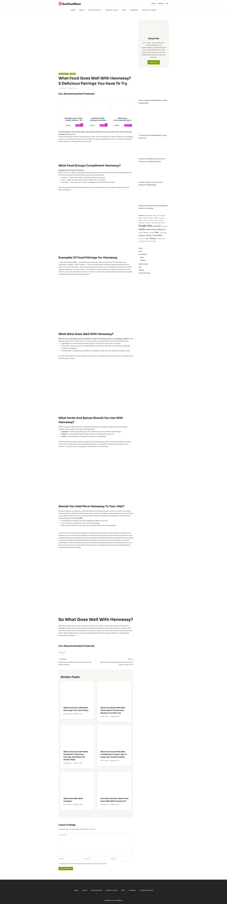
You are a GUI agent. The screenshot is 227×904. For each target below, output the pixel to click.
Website (113, 859)
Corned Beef (150, 220)
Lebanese (142, 235)
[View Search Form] (167, 3)
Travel (153, 241)
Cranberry (161, 220)
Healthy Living (112, 10)
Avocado (154, 215)
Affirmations (142, 215)
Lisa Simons (63, 88)
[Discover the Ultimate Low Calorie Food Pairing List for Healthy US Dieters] (152, 149)
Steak (143, 241)
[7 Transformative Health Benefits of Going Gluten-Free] (152, 120)
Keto (124, 10)
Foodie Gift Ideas (149, 10)
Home (73, 10)
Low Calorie (157, 235)
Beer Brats (162, 215)
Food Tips (157, 226)
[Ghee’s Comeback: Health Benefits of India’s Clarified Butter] (147, 85)
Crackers (156, 220)
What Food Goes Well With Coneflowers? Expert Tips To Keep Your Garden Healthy (113, 754)
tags (146, 241)
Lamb (161, 232)
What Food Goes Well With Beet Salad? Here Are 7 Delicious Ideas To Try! (116, 662)
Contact (161, 3)
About (153, 3)
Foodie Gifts (146, 226)
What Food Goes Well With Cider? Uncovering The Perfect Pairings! (75, 662)
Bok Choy (146, 218)
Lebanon (149, 235)
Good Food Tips (64, 74)
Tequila (149, 241)
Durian (158, 223)
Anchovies (149, 215)
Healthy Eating (151, 229)
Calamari (151, 218)
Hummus (146, 232)
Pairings (134, 10)
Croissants (148, 222)
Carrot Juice (161, 218)
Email (87, 859)
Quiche (140, 241)
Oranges (146, 238)
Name (61, 859)
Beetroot (141, 218)
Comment (63, 835)
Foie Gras (163, 222)
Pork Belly (159, 238)
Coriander (145, 220)
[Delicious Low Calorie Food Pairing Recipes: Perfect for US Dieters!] (152, 195)
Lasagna (165, 232)
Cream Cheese (142, 222)
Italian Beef (151, 232)
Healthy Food (160, 229)
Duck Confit (153, 222)
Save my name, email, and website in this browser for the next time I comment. (83, 864)
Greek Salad (164, 226)
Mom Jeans (141, 238)
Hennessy (62, 652)
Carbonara (156, 218)
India (141, 257)
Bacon (158, 215)
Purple (163, 238)
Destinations (143, 254)
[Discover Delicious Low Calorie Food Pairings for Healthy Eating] (152, 172)
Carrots (140, 220)
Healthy (142, 229)
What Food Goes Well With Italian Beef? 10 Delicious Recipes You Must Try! (112, 710)
